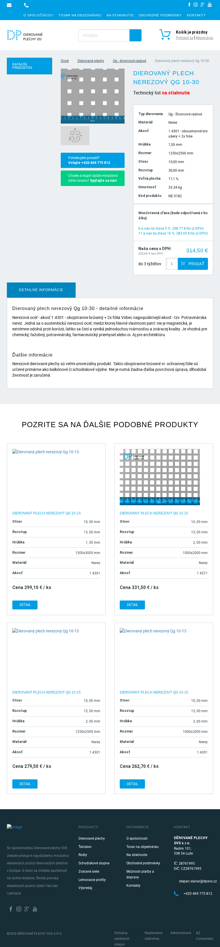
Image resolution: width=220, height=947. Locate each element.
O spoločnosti (38, 15)
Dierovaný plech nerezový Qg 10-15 (46, 513)
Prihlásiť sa (184, 37)
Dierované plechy (91, 60)
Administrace (180, 932)
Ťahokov (85, 846)
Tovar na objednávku (79, 15)
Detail (25, 604)
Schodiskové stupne (93, 863)
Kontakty (196, 15)
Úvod (65, 60)
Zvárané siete (88, 871)
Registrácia (204, 37)
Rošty (82, 854)
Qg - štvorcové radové (129, 60)
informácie (41, 290)
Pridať (196, 264)
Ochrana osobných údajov (121, 938)
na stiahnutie (176, 93)
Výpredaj (85, 887)
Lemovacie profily (92, 879)
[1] (135, 35)
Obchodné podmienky (160, 15)
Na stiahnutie (120, 15)
